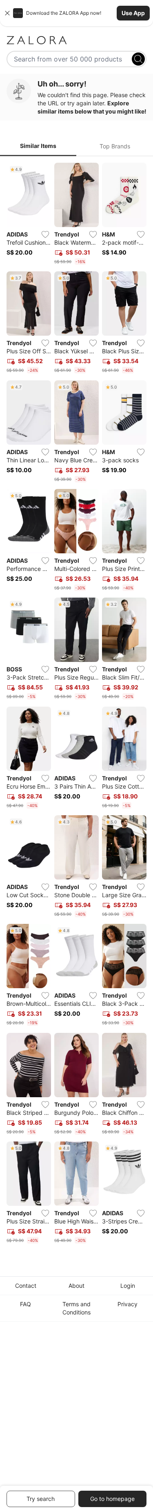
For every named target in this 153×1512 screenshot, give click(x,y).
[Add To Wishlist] (45, 234)
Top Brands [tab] (115, 146)
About (76, 1285)
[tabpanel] (76, 704)
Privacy (127, 1304)
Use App (133, 12)
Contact (25, 1285)
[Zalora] (76, 40)
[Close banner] (7, 13)
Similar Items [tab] (38, 145)
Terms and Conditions (76, 1308)
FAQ (25, 1304)
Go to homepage (112, 1498)
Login (127, 1285)
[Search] (138, 59)
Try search (41, 1498)
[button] (76, 13)
